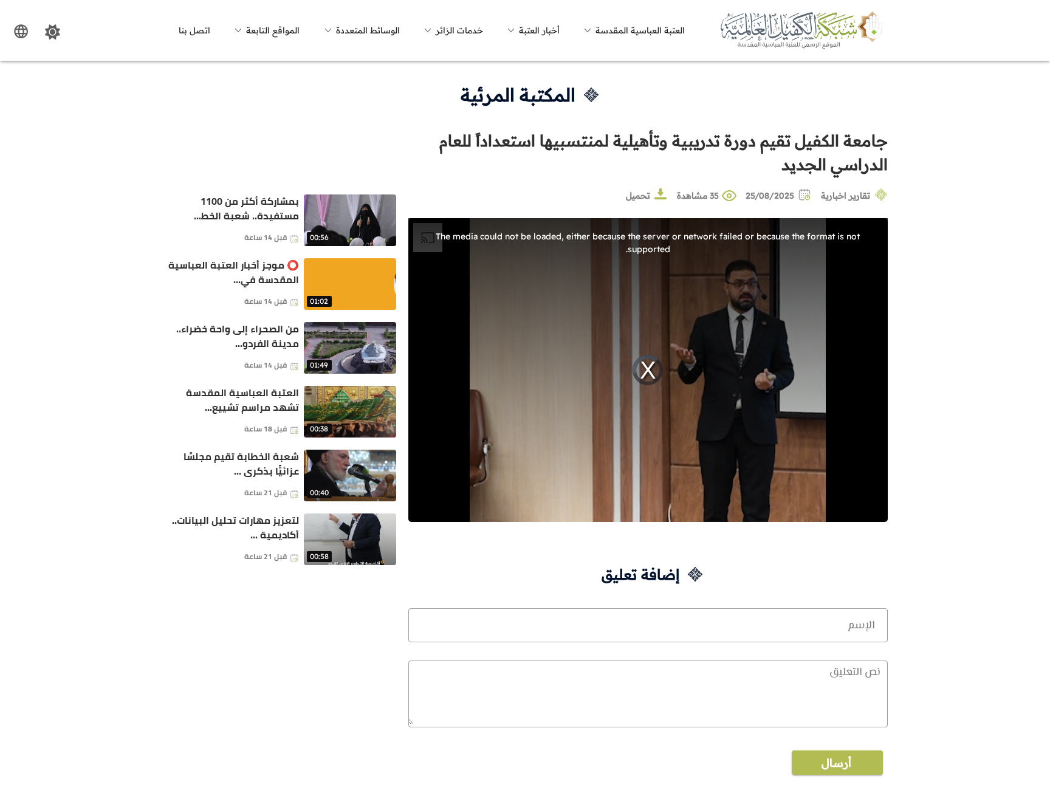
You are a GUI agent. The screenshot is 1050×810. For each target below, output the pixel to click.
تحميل (638, 195)
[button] (632, 30)
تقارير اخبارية (845, 195)
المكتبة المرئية (518, 95)
